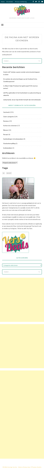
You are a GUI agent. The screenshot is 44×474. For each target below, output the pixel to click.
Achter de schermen (10, 125)
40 (3, 173)
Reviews (6, 121)
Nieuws (5, 130)
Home (3, 1)
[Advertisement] (22, 300)
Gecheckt (6, 112)
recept (9, 173)
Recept (5, 134)
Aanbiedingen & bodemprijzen (13, 139)
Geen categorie (8, 116)
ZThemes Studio (36, 467)
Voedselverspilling (9, 143)
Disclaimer (9, 1)
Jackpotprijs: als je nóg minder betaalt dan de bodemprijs (22, 100)
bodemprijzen (7, 148)
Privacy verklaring (21, 1)
